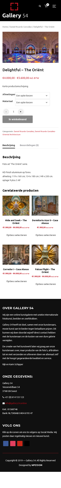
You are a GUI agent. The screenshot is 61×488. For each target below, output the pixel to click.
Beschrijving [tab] (9, 145)
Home (5, 27)
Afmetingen (9, 94)
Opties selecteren (16, 235)
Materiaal (8, 101)
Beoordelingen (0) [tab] (29, 145)
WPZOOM (37, 465)
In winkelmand (17, 119)
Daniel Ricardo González (21, 27)
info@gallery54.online (16, 403)
